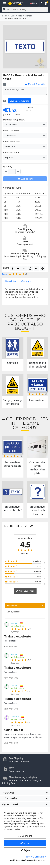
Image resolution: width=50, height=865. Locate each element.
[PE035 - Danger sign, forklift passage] (12, 385)
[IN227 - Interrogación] (38, 492)
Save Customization (19, 100)
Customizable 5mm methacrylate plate (37, 467)
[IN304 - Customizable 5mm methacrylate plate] (38, 447)
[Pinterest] (24, 268)
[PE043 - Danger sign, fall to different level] (38, 348)
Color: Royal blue (11, 141)
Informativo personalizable (12, 464)
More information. (35, 84)
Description (11, 281)
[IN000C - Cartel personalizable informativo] (12, 492)
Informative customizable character (37, 510)
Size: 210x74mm (11, 130)
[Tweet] (18, 268)
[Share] (12, 268)
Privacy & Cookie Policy (36, 856)
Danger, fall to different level (37, 364)
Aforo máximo (37, 400)
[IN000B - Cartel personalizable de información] (12, 447)
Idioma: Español (11, 152)
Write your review (26, 591)
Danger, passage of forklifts (13, 402)
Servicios (12, 363)
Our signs (26, 281)
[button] (41, 3)
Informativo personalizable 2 (12, 508)
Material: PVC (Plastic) (14, 119)
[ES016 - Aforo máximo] (38, 385)
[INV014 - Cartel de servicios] (12, 348)
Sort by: (10, 611)
